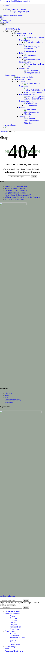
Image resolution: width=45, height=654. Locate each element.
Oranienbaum (15, 618)
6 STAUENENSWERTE (14, 199)
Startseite (3, 132)
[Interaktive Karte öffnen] (6, 127)
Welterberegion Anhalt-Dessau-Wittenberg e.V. (22, 197)
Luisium (13, 622)
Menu (3, 25)
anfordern (11, 596)
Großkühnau (14, 629)
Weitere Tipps (15, 644)
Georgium (13, 620)
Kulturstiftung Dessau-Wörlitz (16, 186)
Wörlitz (12, 616)
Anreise (12, 633)
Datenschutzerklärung (13, 400)
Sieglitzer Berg (15, 627)
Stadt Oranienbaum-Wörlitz (15, 188)
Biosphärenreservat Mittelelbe (16, 193)
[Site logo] (11, 16)
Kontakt (8, 395)
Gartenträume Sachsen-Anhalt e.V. (18, 195)
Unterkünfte (14, 636)
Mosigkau (13, 625)
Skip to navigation (7, 1)
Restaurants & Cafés (17, 638)
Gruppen (13, 640)
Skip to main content (22, 1)
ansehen (3, 596)
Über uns (8, 393)
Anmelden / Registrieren (14, 651)
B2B (6, 398)
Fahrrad (12, 642)
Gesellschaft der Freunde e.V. (16, 191)
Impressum (9, 402)
